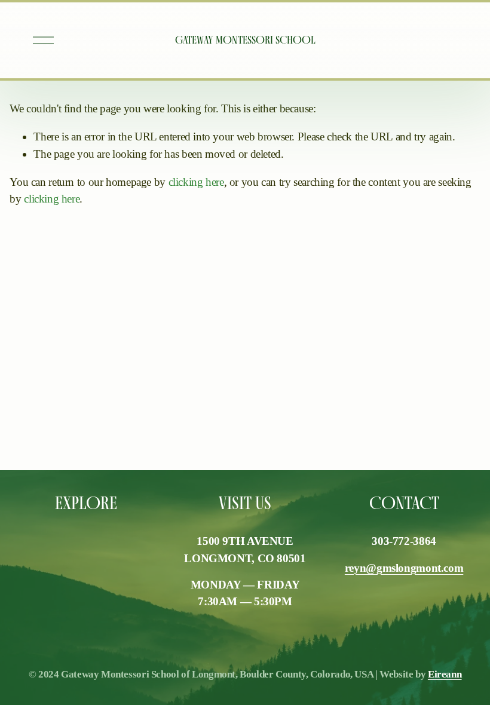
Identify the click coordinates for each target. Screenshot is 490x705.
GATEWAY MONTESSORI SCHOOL (245, 39)
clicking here (196, 182)
